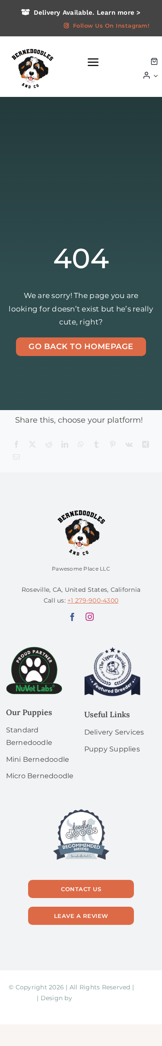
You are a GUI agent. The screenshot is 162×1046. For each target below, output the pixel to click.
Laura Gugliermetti (103, 998)
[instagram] (90, 617)
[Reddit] (49, 445)
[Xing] (145, 445)
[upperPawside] (112, 650)
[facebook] (72, 617)
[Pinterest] (113, 445)
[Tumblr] (96, 445)
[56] (81, 809)
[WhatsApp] (80, 445)
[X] (32, 445)
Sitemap (22, 998)
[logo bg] (32, 48)
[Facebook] (16, 445)
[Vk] (129, 445)
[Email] (16, 457)
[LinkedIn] (65, 445)
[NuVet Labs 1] (34, 650)
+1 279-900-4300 (92, 600)
